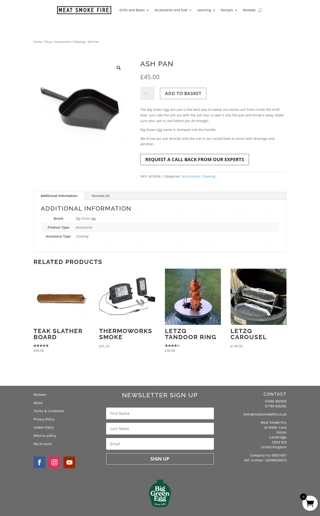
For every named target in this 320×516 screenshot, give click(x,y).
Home (37, 42)
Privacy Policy (43, 419)
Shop (48, 42)
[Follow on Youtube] (69, 462)
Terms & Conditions (48, 411)
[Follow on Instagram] (54, 462)
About (38, 403)
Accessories (63, 42)
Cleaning (79, 42)
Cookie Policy (43, 427)
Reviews (249, 10)
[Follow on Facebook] (39, 462)
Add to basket (183, 93)
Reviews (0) (100, 195)
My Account (42, 444)
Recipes (227, 10)
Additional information (59, 195)
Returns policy (44, 435)
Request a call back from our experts (194, 159)
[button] (119, 68)
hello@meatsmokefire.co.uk (265, 414)
